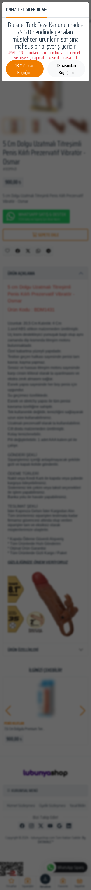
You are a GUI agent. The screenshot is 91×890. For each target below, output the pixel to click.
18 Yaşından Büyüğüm (24, 69)
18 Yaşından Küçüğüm (66, 69)
